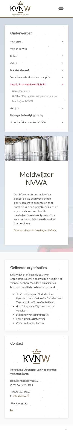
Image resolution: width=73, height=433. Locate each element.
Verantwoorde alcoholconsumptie (30, 77)
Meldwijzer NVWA (22, 101)
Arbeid (14, 63)
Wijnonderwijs (18, 48)
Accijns (14, 108)
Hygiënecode (22, 91)
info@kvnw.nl (21, 395)
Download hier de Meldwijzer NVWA (35, 230)
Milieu (13, 55)
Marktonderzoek (20, 70)
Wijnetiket (16, 41)
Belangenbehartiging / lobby (26, 115)
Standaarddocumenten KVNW (28, 122)
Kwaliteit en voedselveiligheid (27, 84)
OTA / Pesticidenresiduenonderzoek (35, 96)
